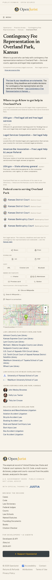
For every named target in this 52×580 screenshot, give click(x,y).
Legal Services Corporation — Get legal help (25, 135)
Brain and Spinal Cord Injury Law (17, 424)
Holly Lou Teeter (16, 395)
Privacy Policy (9, 573)
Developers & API (10, 539)
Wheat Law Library (11, 366)
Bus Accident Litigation (13, 431)
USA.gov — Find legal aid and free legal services (23, 119)
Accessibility (29, 566)
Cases (5, 497)
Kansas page (7, 242)
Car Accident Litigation (13, 434)
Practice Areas (20, 28)
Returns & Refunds (11, 569)
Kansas (21, 30)
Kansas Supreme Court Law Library (18, 339)
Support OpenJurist (26, 554)
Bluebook (41, 268)
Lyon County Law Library (13, 342)
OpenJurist (7, 28)
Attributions (27, 569)
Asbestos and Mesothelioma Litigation (19, 410)
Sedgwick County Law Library (16, 348)
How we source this (12, 70)
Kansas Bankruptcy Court (21, 219)
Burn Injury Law (10, 428)
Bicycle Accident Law (12, 417)
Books (5, 525)
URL (8, 268)
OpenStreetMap (10, 327)
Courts (6, 511)
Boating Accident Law (12, 421)
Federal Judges (9, 507)
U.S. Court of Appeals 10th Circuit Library (20, 351)
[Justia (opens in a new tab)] (34, 487)
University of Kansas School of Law (22, 376)
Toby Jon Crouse (16, 400)
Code (5, 500)
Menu (8, 17)
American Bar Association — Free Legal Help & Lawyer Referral (25, 151)
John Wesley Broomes (18, 390)
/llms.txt (6, 542)
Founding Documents (12, 521)
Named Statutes (10, 518)
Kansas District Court (19, 200)
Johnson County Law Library (15, 335)
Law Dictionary (9, 504)
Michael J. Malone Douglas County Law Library (23, 345)
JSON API (7, 546)
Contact (42, 566)
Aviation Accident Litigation (15, 414)
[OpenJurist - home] (26, 9)
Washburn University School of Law (22, 380)
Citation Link (24, 268)
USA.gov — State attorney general (20, 166)
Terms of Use (41, 569)
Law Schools (8, 514)
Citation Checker (10, 528)
